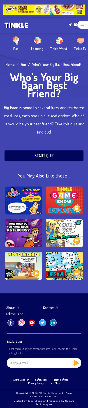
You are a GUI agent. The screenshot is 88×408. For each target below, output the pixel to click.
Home (10, 64)
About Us (12, 308)
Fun (15, 48)
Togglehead (35, 401)
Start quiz (44, 155)
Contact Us (50, 308)
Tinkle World (58, 48)
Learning (37, 48)
